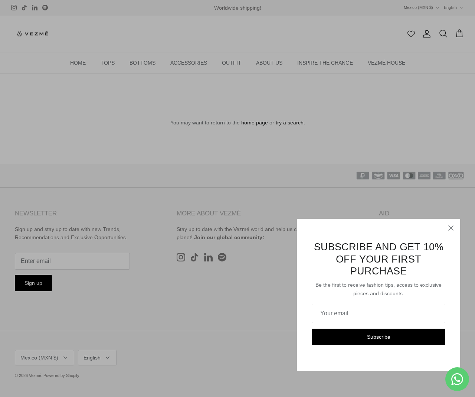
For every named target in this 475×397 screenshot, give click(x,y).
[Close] (451, 228)
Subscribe (378, 337)
